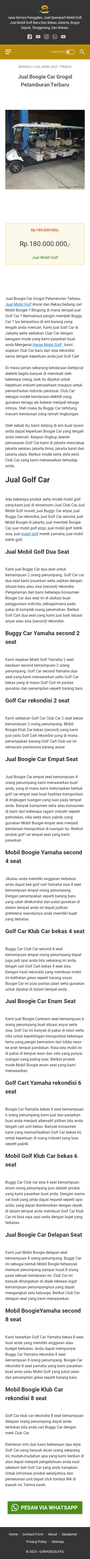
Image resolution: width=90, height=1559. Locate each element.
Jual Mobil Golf (18, 304)
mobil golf (29, 534)
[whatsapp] (55, 37)
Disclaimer (69, 1534)
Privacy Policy (36, 1542)
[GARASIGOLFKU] (45, 9)
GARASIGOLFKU (51, 1551)
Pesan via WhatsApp (49, 1508)
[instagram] (46, 37)
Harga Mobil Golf (47, 344)
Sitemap (58, 1542)
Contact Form (33, 1534)
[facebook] (29, 37)
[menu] (11, 52)
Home (13, 1534)
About (52, 1534)
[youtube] (38, 37)
